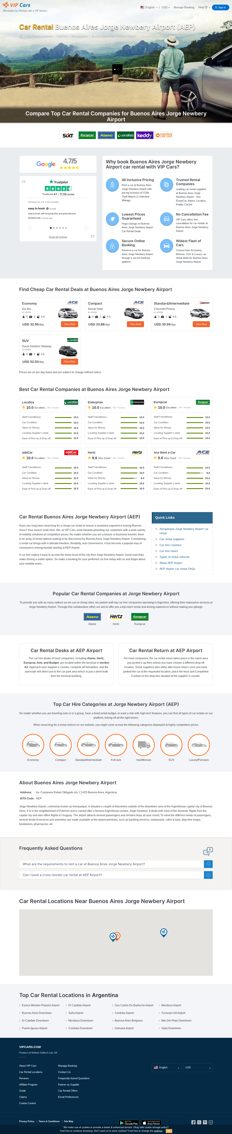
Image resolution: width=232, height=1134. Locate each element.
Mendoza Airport (171, 1005)
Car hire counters (170, 545)
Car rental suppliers (171, 539)
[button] (116, 937)
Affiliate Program (28, 1084)
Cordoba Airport (124, 1012)
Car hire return (168, 551)
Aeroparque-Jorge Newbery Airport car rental (183, 531)
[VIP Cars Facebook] (193, 1123)
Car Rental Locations (30, 1072)
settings (158, 1131)
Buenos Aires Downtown (37, 1012)
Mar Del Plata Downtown (176, 1020)
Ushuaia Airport (124, 1028)
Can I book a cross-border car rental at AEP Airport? (62, 875)
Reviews (24, 1078)
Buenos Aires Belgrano (129, 1020)
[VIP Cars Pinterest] (205, 1123)
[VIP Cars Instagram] (211, 1123)
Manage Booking (184, 7)
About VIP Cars (28, 1065)
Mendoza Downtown (80, 1020)
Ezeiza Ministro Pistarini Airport (40, 1005)
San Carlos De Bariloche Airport (134, 1005)
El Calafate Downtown (35, 1020)
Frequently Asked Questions (74, 1078)
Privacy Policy (26, 1121)
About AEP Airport (170, 563)
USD (165, 7)
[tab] (116, 864)
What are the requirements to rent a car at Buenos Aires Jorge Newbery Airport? (84, 864)
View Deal (69, 324)
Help (201, 7)
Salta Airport (75, 1012)
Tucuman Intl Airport (173, 1012)
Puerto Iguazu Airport (34, 1028)
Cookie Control (27, 1103)
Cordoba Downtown (80, 1028)
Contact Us (64, 1072)
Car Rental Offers (68, 1090)
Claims (23, 1096)
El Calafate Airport (79, 1005)
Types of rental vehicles (174, 557)
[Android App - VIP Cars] (129, 1123)
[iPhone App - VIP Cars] (151, 1123)
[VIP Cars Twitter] (199, 1123)
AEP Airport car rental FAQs (177, 568)
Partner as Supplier (68, 1084)
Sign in (222, 7)
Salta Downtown (171, 1028)
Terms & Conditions (49, 1121)
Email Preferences (68, 1096)
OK (169, 1131)
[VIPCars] (21, 36)
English (150, 7)
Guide (22, 1090)
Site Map (68, 1121)
